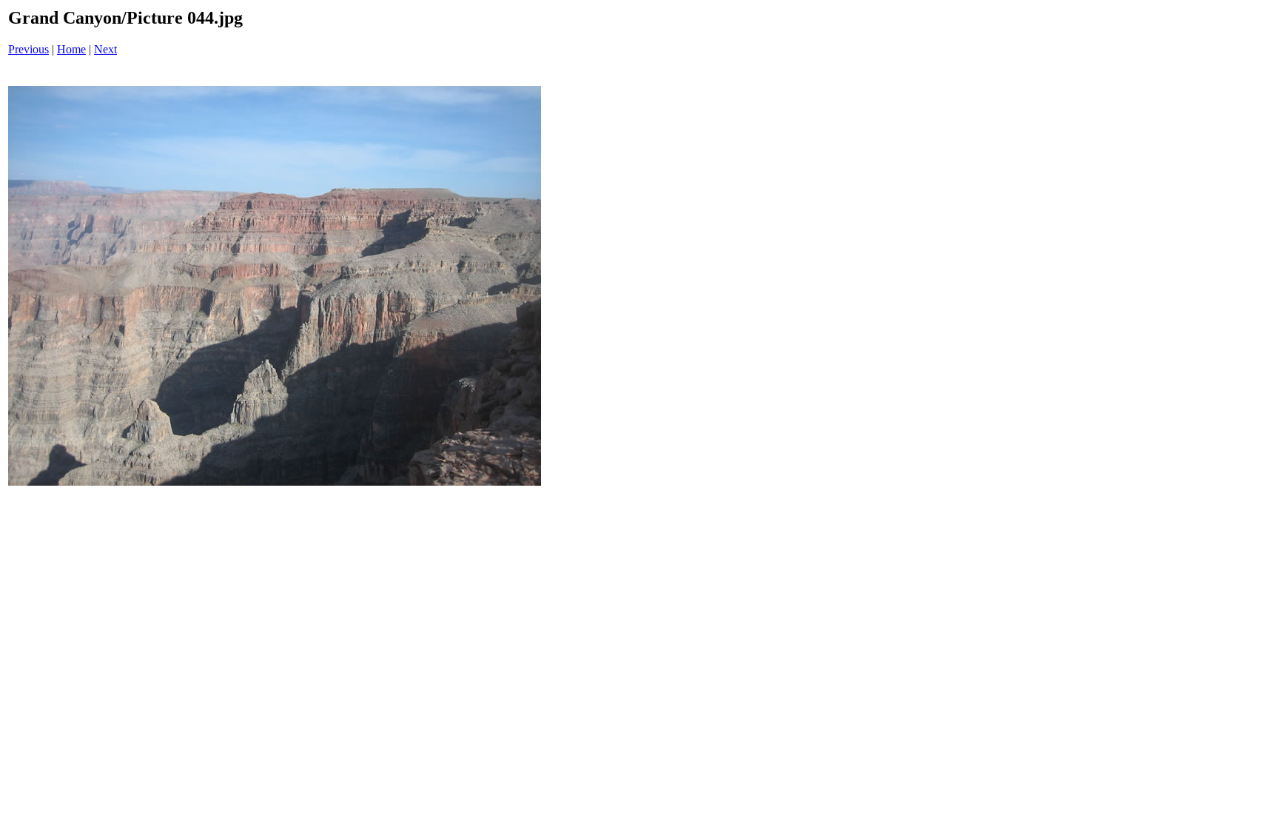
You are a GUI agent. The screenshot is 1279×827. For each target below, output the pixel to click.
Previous (28, 49)
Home (71, 49)
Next (105, 49)
